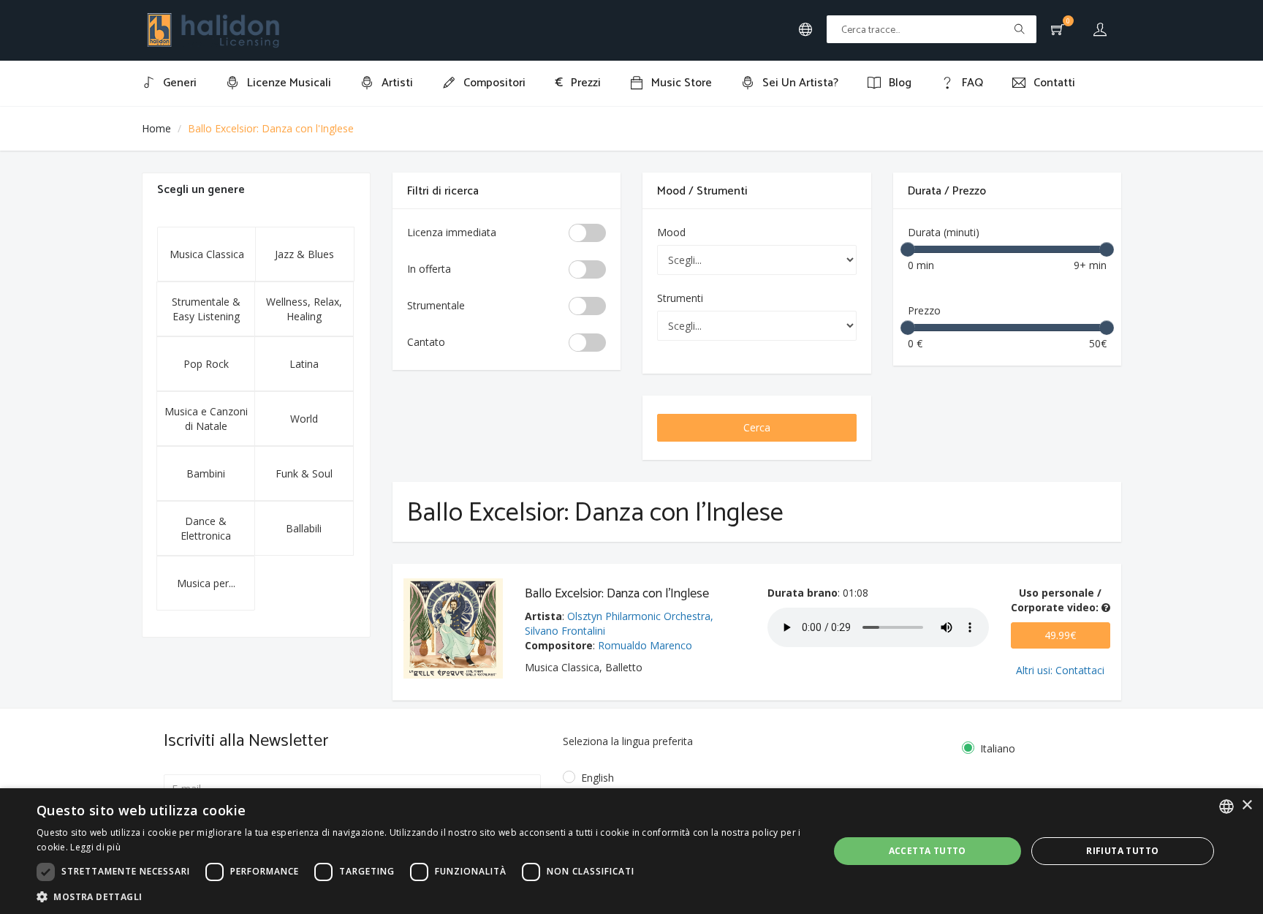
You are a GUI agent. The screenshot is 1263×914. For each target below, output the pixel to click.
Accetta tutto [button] (927, 851)
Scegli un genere (201, 190)
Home (156, 128)
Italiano (997, 748)
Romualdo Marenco (645, 645)
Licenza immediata (451, 232)
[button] (421, 896)
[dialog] (631, 851)
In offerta (429, 269)
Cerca (756, 427)
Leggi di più (95, 847)
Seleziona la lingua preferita (628, 741)
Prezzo (924, 310)
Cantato (426, 342)
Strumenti (680, 298)
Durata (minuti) (943, 232)
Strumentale (436, 305)
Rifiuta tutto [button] (1122, 851)
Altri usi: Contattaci (1060, 670)
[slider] (907, 249)
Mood (671, 232)
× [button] (1246, 805)
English (597, 778)
